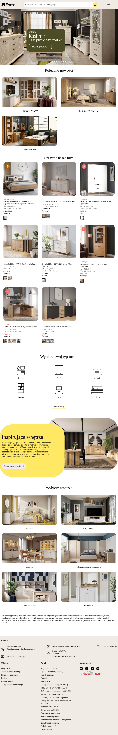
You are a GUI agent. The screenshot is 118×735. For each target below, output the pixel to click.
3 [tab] (56, 61)
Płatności (44, 678)
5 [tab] (59, 61)
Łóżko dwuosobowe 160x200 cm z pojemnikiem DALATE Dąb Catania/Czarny (18, 203)
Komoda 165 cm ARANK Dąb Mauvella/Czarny (20, 264)
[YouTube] (81, 668)
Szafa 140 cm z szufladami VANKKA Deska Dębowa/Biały (95, 203)
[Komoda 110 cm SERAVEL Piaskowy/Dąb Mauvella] (59, 241)
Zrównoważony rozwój (10, 672)
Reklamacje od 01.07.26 (50, 710)
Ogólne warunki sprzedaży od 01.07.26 (56, 691)
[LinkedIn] (92, 668)
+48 (14, 646)
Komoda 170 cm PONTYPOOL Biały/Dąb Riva (58, 201)
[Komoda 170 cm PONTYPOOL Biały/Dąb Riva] (59, 179)
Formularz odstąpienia (50, 716)
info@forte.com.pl (110, 646)
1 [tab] (52, 61)
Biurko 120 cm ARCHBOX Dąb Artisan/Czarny (20, 327)
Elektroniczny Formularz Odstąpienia (56, 720)
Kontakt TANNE (7, 681)
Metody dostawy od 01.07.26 (52, 694)
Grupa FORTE (7, 668)
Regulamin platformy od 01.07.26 (54, 688)
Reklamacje (45, 681)
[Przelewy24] (91, 673)
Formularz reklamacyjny (50, 713)
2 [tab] (54, 61)
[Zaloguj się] (103, 4)
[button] (5, 218)
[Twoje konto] (115, 4)
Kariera (4, 678)
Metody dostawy (47, 675)
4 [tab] (58, 61)
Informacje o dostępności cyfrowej (54, 698)
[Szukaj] (95, 4)
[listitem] (29, 94)
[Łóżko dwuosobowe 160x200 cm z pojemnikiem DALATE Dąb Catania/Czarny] (20, 179)
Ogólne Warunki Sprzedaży (52, 672)
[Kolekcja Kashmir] (59, 37)
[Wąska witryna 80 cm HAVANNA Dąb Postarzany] (97, 241)
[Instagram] (97, 668)
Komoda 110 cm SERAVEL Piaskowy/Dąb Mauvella (57, 265)
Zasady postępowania (50, 723)
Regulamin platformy (49, 668)
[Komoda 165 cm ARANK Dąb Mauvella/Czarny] (20, 241)
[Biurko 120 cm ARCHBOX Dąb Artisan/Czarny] (20, 304)
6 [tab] (61, 61)
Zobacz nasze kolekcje (12, 466)
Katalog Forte (46, 729)
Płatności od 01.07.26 (49, 707)
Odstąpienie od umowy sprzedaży (54, 685)
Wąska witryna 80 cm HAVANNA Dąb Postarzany (93, 265)
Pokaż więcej (59, 406)
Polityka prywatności (49, 726)
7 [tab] (63, 61)
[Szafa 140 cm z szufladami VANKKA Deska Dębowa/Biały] (97, 179)
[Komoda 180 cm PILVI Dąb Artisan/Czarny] (59, 304)
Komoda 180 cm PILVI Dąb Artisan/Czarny (57, 326)
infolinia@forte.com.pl (16, 656)
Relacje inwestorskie (9, 675)
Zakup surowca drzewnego (12, 685)
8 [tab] (65, 61)
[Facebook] (86, 668)
